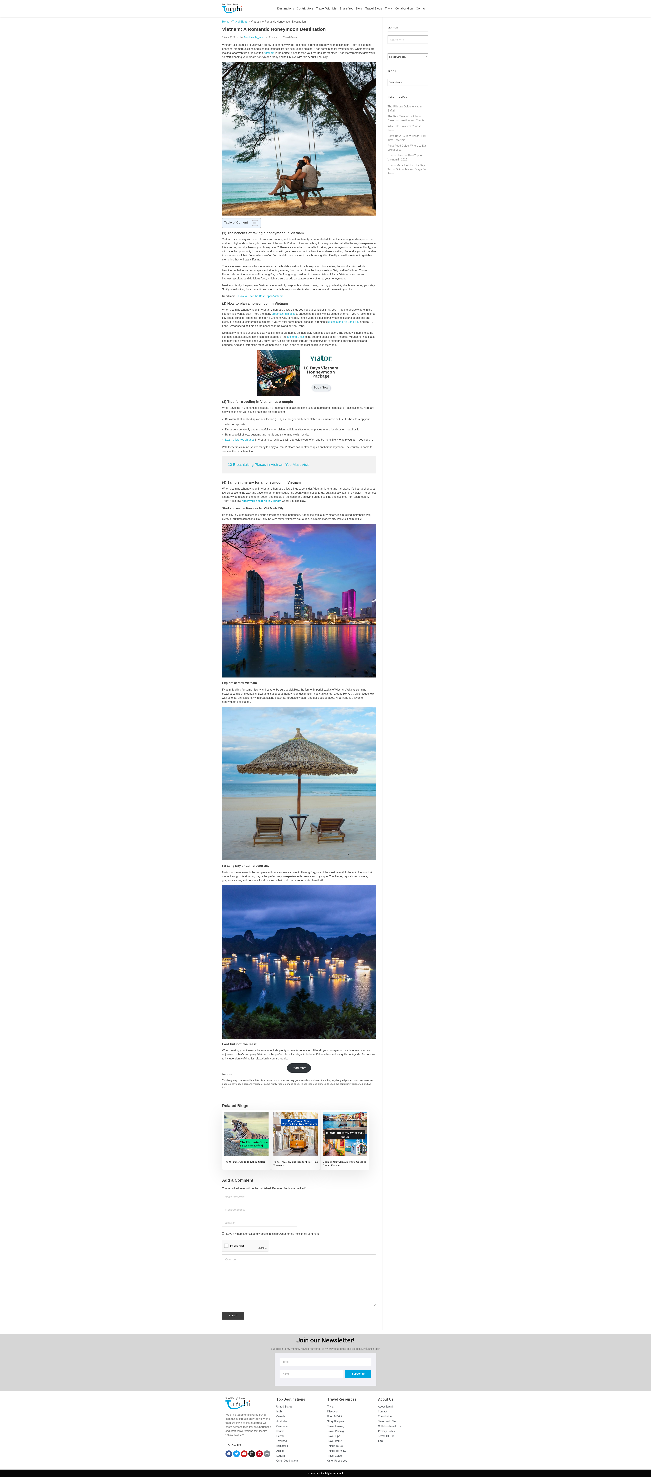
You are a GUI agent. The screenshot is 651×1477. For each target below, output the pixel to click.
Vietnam (269, 53)
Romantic (274, 37)
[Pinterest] (259, 1453)
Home (225, 21)
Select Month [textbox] (396, 82)
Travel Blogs (239, 21)
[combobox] (408, 56)
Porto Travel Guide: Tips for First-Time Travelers (295, 1163)
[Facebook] (228, 1453)
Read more (299, 1068)
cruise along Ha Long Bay (343, 321)
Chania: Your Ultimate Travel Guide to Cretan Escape (344, 1163)
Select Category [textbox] (397, 56)
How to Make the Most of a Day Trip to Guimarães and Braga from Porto (408, 169)
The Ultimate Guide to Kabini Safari (244, 1161)
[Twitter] (236, 1453)
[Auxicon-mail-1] (267, 1453)
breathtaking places (283, 313)
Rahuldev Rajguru (253, 37)
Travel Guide (290, 37)
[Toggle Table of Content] (253, 223)
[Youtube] (244, 1453)
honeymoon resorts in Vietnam (261, 500)
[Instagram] (251, 1453)
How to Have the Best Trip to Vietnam (260, 296)
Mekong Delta (295, 336)
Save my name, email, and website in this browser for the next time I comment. (272, 1233)
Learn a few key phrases (239, 439)
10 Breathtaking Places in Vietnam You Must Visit (268, 464)
